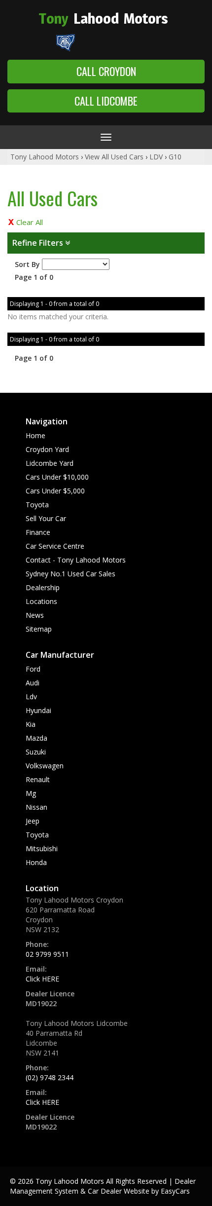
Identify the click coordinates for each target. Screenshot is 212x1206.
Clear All (29, 222)
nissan (36, 807)
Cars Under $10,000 (57, 477)
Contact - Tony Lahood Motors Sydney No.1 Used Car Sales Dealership (76, 573)
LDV (156, 156)
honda (36, 862)
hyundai (38, 710)
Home (35, 435)
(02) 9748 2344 (49, 1077)
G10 (175, 156)
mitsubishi (42, 848)
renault (38, 779)
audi (32, 682)
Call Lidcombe (106, 101)
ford (33, 669)
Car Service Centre (55, 546)
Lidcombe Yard (49, 463)
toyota (37, 834)
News (35, 615)
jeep (32, 821)
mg (31, 793)
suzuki (36, 751)
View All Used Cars (114, 156)
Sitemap (39, 629)
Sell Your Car (46, 518)
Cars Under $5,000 (55, 490)
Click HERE (42, 978)
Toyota (37, 504)
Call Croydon (106, 71)
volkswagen (45, 765)
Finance (38, 532)
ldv (31, 696)
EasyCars (175, 1191)
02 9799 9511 (47, 954)
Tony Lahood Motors (44, 156)
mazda (36, 738)
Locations (41, 601)
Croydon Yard (47, 449)
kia (30, 724)
